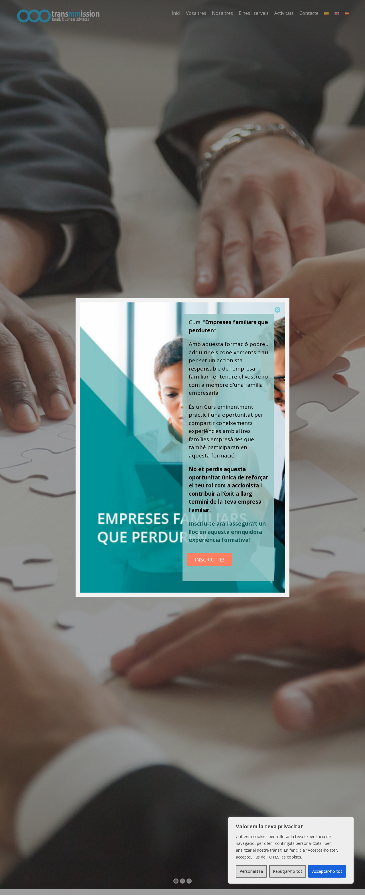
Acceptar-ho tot (327, 871)
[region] (291, 850)
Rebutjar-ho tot (287, 871)
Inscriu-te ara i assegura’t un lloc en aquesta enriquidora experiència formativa (227, 532)
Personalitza (251, 871)
